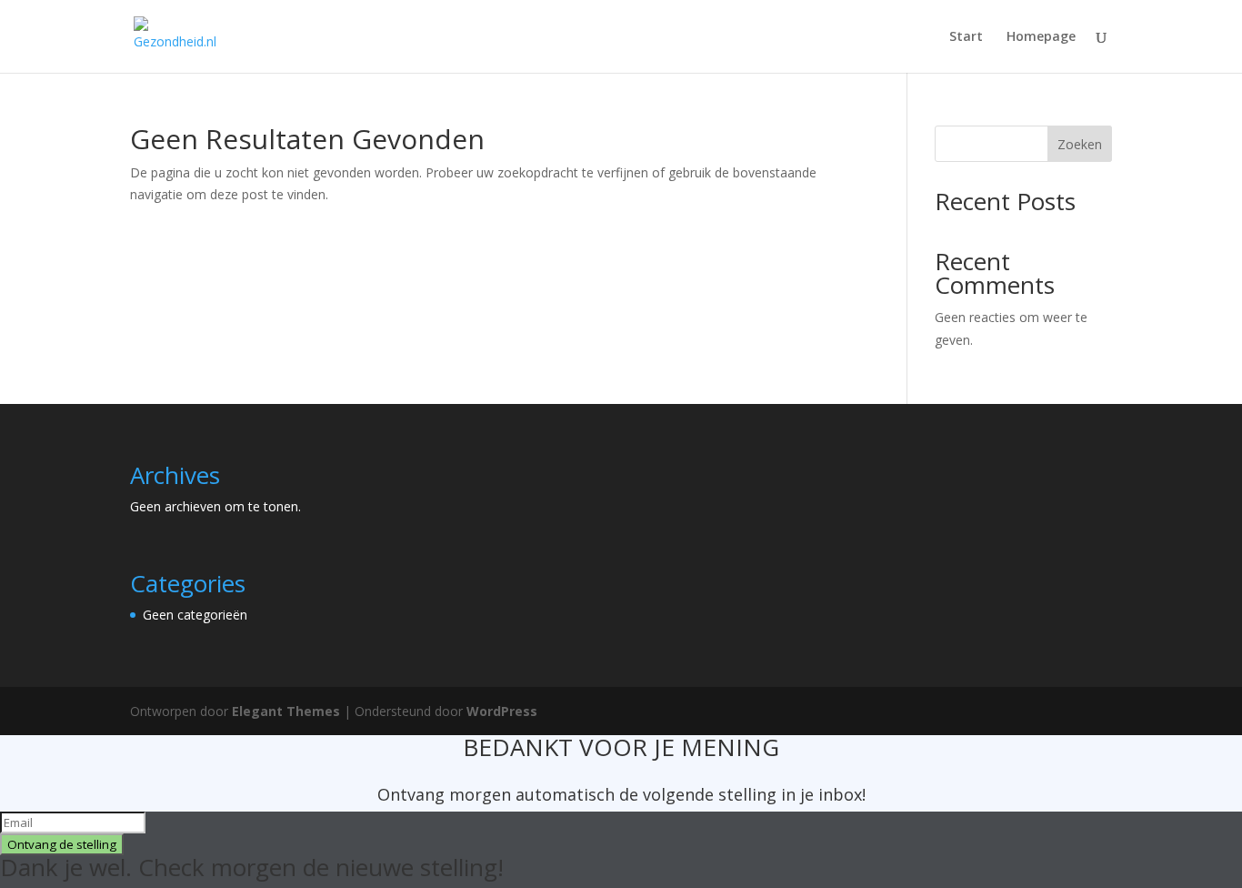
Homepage (1041, 37)
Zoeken (1079, 144)
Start (966, 37)
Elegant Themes (286, 711)
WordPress (501, 711)
